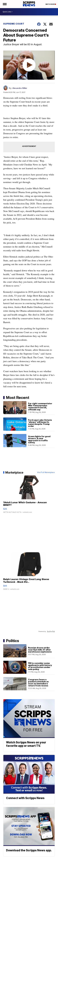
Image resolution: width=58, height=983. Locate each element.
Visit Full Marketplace (46, 472)
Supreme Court (13, 23)
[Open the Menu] (4, 4)
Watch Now (50, 4)
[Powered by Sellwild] (51, 631)
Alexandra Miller (19, 88)
